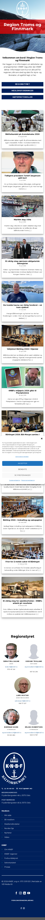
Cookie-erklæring (14, 480)
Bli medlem (9, 820)
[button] (42, 438)
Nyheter (8, 833)
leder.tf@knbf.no (11, 667)
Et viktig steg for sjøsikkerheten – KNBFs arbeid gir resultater (22, 602)
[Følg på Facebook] (16, 893)
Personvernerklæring (28, 480)
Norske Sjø (9, 828)
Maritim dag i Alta (22, 219)
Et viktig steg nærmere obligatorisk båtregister (22, 262)
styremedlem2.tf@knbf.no (11, 732)
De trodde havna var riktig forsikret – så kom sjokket (22, 306)
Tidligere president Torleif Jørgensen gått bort (22, 176)
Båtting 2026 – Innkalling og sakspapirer (22, 520)
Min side (7, 815)
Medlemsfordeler (12, 824)
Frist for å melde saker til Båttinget (23, 561)
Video (6, 837)
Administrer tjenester (22, 456)
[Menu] (3, 9)
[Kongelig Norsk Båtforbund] (22, 10)
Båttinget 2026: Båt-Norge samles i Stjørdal (23, 435)
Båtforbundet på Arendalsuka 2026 (22, 134)
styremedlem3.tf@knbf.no (34, 732)
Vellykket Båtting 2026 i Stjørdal (22, 349)
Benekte (22, 469)
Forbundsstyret (11, 858)
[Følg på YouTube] (28, 893)
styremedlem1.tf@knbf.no (34, 667)
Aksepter (22, 463)
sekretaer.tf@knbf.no (22, 701)
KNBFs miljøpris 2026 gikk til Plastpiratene (22, 391)
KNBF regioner (10, 854)
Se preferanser (22, 475)
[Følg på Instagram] (20, 893)
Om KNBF (8, 850)
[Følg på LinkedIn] (24, 893)
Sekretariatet (10, 863)
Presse (7, 867)
